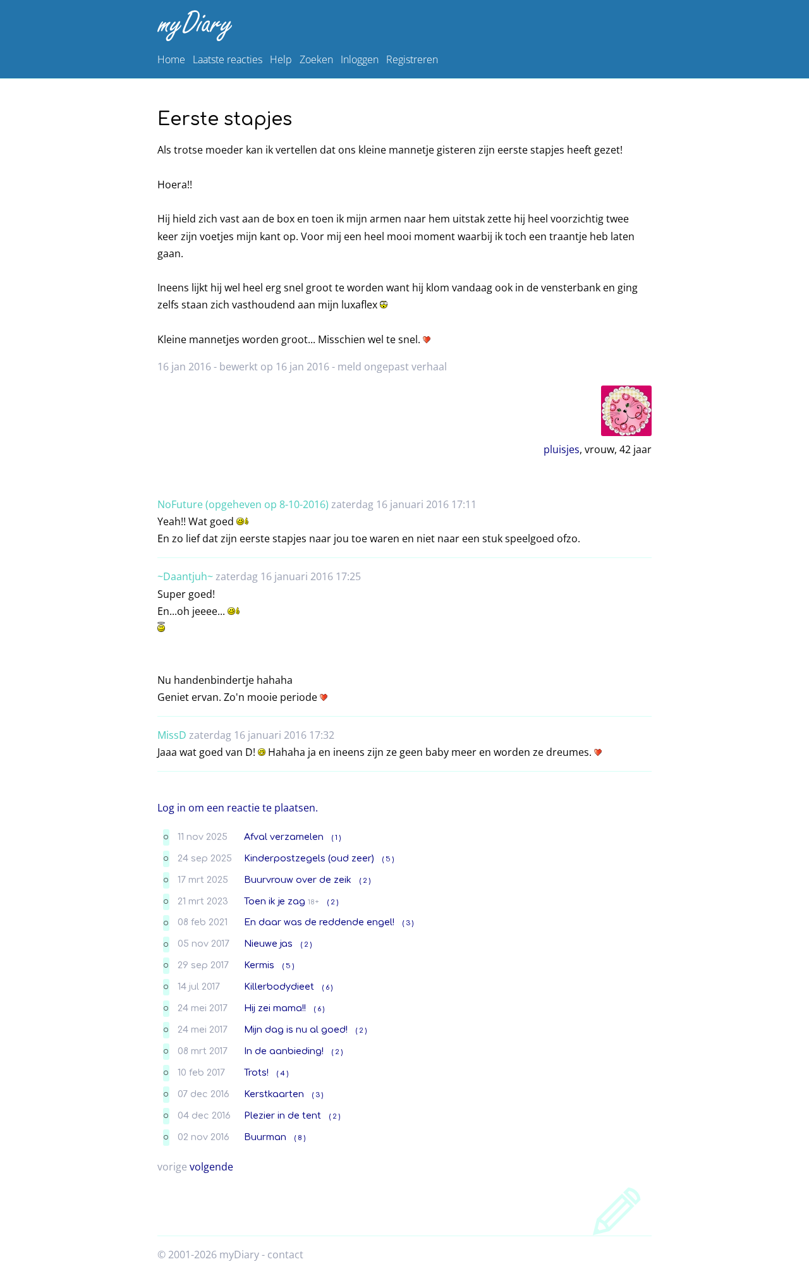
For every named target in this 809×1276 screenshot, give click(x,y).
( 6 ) (327, 987)
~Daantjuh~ (185, 576)
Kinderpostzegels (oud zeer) (309, 858)
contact (285, 1254)
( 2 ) (365, 881)
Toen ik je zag (274, 901)
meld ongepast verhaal (392, 367)
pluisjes (562, 449)
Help (281, 59)
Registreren (412, 59)
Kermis (259, 965)
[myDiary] (402, 25)
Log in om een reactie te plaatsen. (237, 808)
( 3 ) (408, 923)
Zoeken (316, 59)
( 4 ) (282, 1073)
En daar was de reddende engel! (319, 922)
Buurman (265, 1137)
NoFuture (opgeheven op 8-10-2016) (243, 504)
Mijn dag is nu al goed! (296, 1029)
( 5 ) (388, 859)
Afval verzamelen (284, 837)
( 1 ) (336, 838)
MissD (171, 735)
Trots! (256, 1072)
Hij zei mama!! (275, 1008)
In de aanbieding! (284, 1051)
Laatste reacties (227, 59)
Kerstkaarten (274, 1094)
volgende (211, 1167)
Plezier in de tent (282, 1115)
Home (171, 59)
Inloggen (360, 59)
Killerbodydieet (279, 986)
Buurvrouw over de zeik (297, 880)
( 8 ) (300, 1138)
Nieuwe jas (268, 944)
